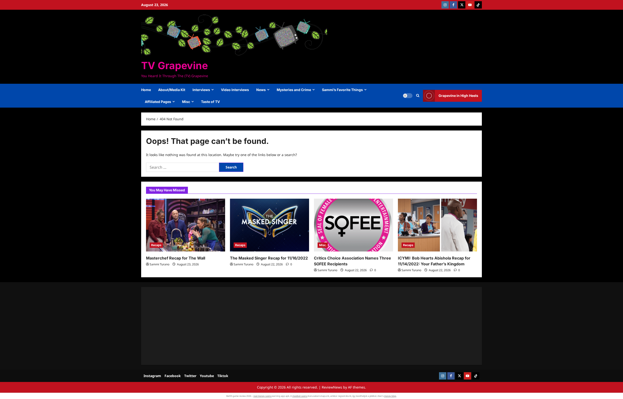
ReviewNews (332, 387)
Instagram (152, 375)
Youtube (207, 375)
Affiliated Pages (158, 102)
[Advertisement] (292, 326)
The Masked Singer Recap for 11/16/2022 (269, 258)
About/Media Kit (171, 90)
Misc (186, 102)
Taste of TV (210, 102)
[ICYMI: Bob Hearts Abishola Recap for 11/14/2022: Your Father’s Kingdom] (437, 225)
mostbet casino (299, 396)
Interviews (201, 90)
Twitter (190, 375)
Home (146, 90)
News (261, 90)
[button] (417, 95)
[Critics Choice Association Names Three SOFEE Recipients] (353, 225)
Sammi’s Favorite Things (342, 90)
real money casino (262, 396)
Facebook (173, 375)
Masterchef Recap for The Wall (175, 258)
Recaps (156, 245)
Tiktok (222, 375)
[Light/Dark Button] (407, 95)
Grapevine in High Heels (458, 95)
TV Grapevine (174, 65)
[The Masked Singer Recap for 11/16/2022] (269, 225)
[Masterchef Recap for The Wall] (185, 225)
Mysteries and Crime (294, 90)
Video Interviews (235, 90)
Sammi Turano (159, 264)
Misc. (322, 245)
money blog (390, 396)
